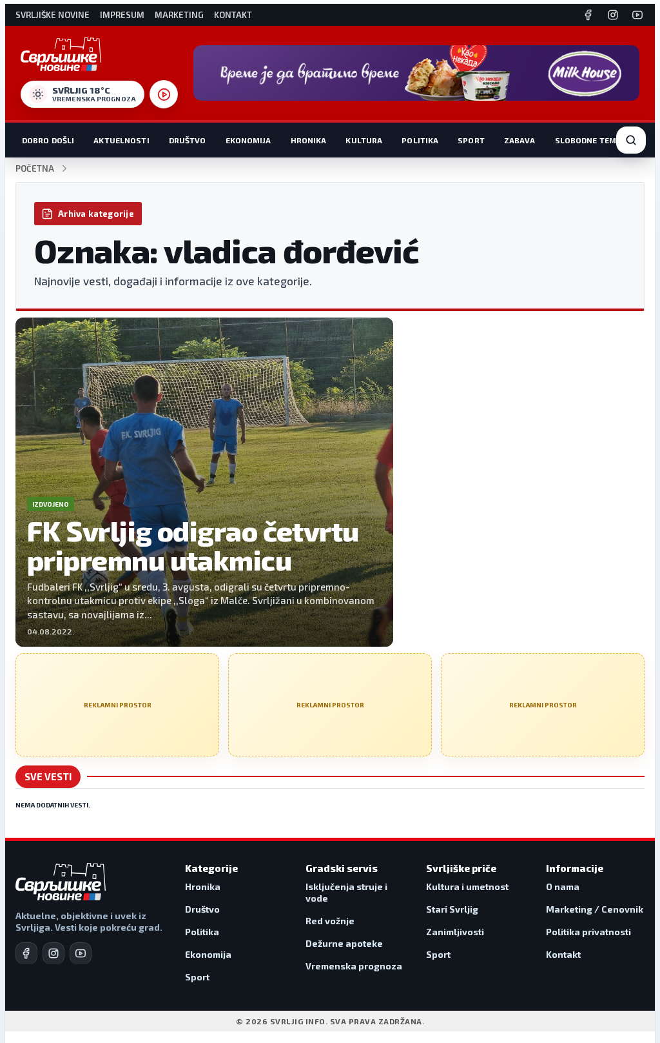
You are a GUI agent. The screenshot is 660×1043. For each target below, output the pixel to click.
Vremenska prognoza (354, 965)
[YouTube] (637, 15)
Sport (471, 140)
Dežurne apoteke (344, 943)
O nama (562, 886)
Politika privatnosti (588, 931)
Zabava (520, 140)
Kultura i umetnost (467, 886)
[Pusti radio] (164, 94)
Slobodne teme (588, 140)
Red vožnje (330, 920)
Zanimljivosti (455, 931)
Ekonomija (248, 140)
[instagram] (53, 953)
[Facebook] (588, 15)
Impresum (122, 15)
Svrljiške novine (52, 15)
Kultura (363, 140)
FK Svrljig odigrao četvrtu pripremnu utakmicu (193, 545)
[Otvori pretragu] (631, 140)
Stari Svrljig (452, 909)
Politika (420, 140)
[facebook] (26, 953)
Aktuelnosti (121, 140)
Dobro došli (48, 140)
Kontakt (233, 15)
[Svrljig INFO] (61, 54)
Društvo (187, 140)
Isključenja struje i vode (346, 892)
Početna (34, 169)
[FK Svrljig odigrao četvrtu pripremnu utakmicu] (204, 482)
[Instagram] (613, 15)
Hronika (309, 140)
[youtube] (81, 953)
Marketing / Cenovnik (594, 909)
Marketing (179, 15)
